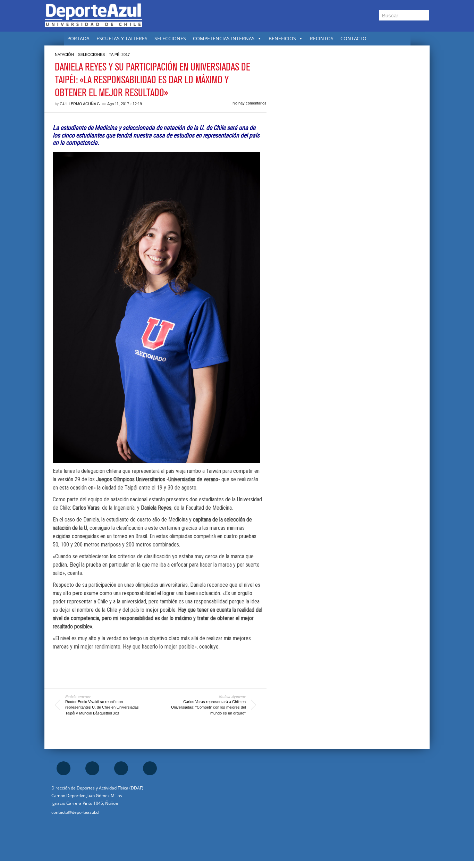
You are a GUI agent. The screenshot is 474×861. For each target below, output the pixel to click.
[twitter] (121, 768)
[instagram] (92, 768)
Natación (64, 54)
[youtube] (150, 768)
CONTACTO (353, 38)
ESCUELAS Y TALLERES (121, 38)
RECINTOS (321, 38)
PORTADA (78, 38)
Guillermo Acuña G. (80, 104)
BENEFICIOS (282, 38)
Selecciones (91, 54)
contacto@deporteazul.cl (75, 812)
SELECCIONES (170, 38)
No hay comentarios (249, 103)
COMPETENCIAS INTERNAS (224, 38)
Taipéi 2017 (119, 54)
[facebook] (63, 768)
